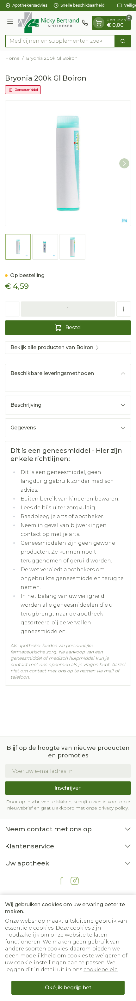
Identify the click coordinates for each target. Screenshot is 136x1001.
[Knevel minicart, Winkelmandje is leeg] (98, 22)
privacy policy (113, 808)
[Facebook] (61, 881)
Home (12, 58)
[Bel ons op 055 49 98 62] (85, 23)
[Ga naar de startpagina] (48, 22)
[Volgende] (124, 163)
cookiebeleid (100, 970)
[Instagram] (74, 881)
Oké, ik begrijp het (68, 988)
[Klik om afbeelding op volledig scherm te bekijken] (68, 163)
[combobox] (60, 41)
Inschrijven (68, 788)
